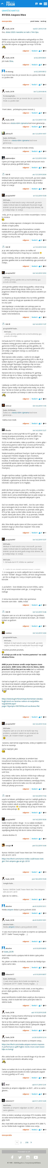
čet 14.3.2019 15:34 (39, 724)
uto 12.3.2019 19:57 (39, 134)
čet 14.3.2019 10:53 (39, 273)
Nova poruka (7, 21)
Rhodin (8, 430)
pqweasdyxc (10, 158)
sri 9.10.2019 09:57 (39, 974)
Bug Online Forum (10, 4)
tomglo (9, 846)
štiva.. (11, 61)
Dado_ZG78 (10, 29)
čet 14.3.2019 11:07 (39, 324)
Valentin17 (10, 974)
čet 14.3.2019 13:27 (39, 430)
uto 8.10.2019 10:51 (39, 920)
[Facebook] (12, 1157)
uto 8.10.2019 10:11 (39, 906)
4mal (7, 1085)
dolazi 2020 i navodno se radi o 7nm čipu (22, 32)
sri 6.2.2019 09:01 (40, 58)
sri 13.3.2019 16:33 (39, 247)
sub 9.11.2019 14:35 (39, 1101)
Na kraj (43, 21)
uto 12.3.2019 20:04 (39, 174)
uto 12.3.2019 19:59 (39, 158)
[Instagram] (28, 1157)
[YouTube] (36, 1157)
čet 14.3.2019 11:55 (39, 406)
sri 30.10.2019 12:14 (39, 1037)
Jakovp (8, 134)
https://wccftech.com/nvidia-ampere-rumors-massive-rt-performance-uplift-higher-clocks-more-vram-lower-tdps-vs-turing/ (23, 1046)
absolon (9, 906)
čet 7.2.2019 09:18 (40, 92)
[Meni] (45, 3)
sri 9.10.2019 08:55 (39, 948)
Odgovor (26, 51)
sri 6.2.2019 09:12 (40, 72)
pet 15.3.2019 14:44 (39, 846)
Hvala (34, 51)
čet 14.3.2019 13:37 (39, 540)
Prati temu (35, 21)
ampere (10, 909)
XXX (7, 174)
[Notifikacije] (36, 3)
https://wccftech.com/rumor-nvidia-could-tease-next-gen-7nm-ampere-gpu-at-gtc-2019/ (23, 860)
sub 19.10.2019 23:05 (38, 1012)
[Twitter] (20, 1157)
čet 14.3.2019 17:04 (39, 796)
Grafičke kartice (10, 10)
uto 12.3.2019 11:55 (39, 120)
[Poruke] (41, 3)
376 (26, 1142)
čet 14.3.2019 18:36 (39, 819)
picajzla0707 (10, 196)
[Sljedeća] (31, 1143)
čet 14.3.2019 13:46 (39, 612)
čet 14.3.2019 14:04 (39, 633)
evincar (8, 406)
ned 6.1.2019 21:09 (39, 29)
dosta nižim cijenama (19, 123)
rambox (9, 633)
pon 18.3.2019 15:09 (39, 879)
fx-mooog (9, 72)
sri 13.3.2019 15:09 (39, 196)
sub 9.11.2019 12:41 (39, 1085)
